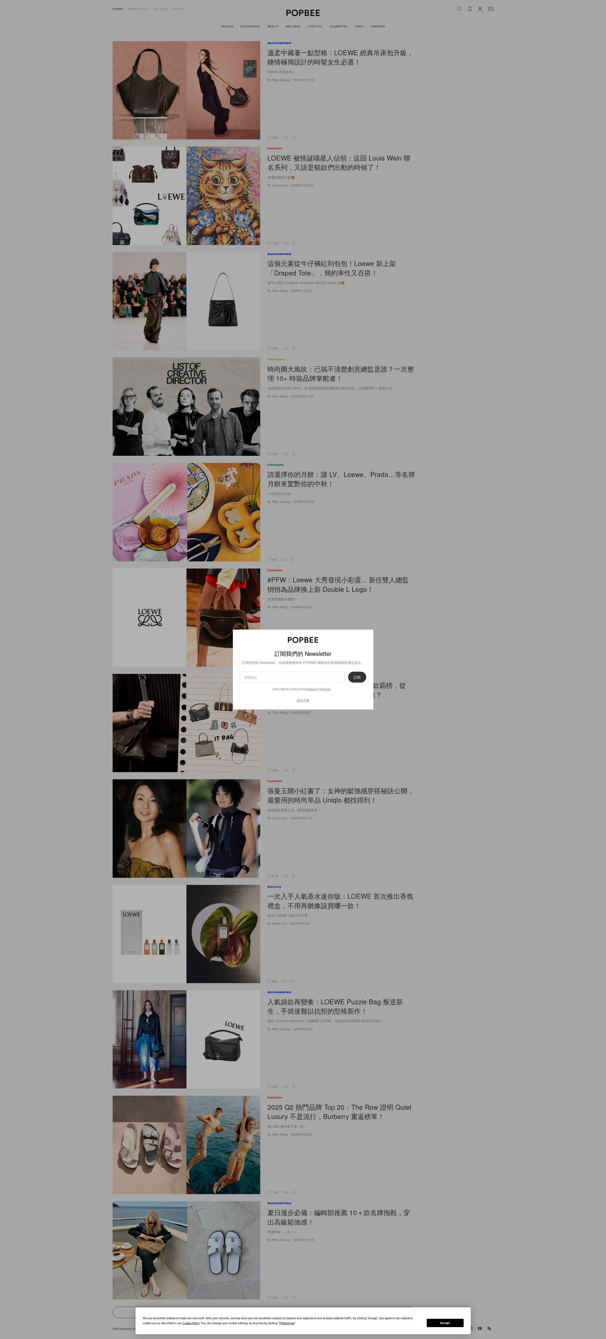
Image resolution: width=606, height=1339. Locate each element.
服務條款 (312, 689)
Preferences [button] (287, 1323)
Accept (445, 1323)
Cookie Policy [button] (190, 1323)
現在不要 (303, 700)
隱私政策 (325, 689)
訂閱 (357, 677)
